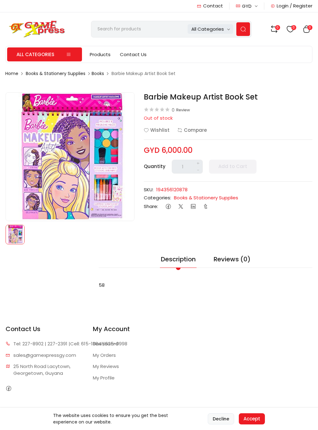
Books (98, 73)
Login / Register (294, 5)
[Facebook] (168, 206)
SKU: (148, 189)
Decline (221, 419)
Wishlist (160, 130)
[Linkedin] (193, 206)
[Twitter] (180, 206)
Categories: (157, 197)
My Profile (104, 378)
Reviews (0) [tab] (232, 259)
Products (100, 54)
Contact (213, 5)
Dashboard (105, 343)
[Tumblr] (205, 206)
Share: (151, 206)
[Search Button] (243, 29)
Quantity (155, 166)
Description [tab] (178, 259)
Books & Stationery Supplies (55, 73)
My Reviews (106, 366)
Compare (195, 130)
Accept (251, 418)
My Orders (104, 355)
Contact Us (133, 54)
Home (11, 73)
